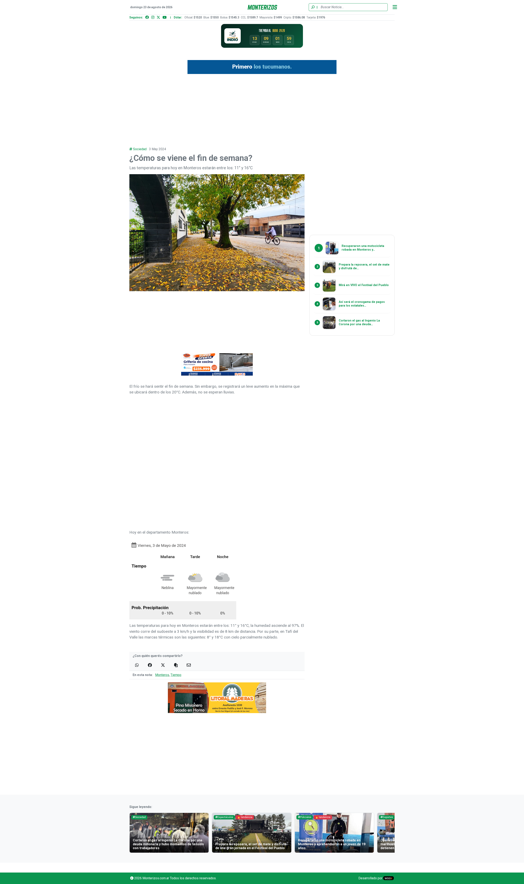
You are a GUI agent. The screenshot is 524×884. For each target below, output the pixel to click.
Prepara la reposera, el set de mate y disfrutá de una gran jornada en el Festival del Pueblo (189, 846)
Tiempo (176, 675)
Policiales (243, 817)
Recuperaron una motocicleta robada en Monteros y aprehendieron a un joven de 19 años (269, 844)
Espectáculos (163, 817)
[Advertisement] (262, 108)
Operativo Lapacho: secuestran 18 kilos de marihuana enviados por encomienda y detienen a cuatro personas (352, 844)
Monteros (162, 675)
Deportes (326, 817)
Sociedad (140, 149)
